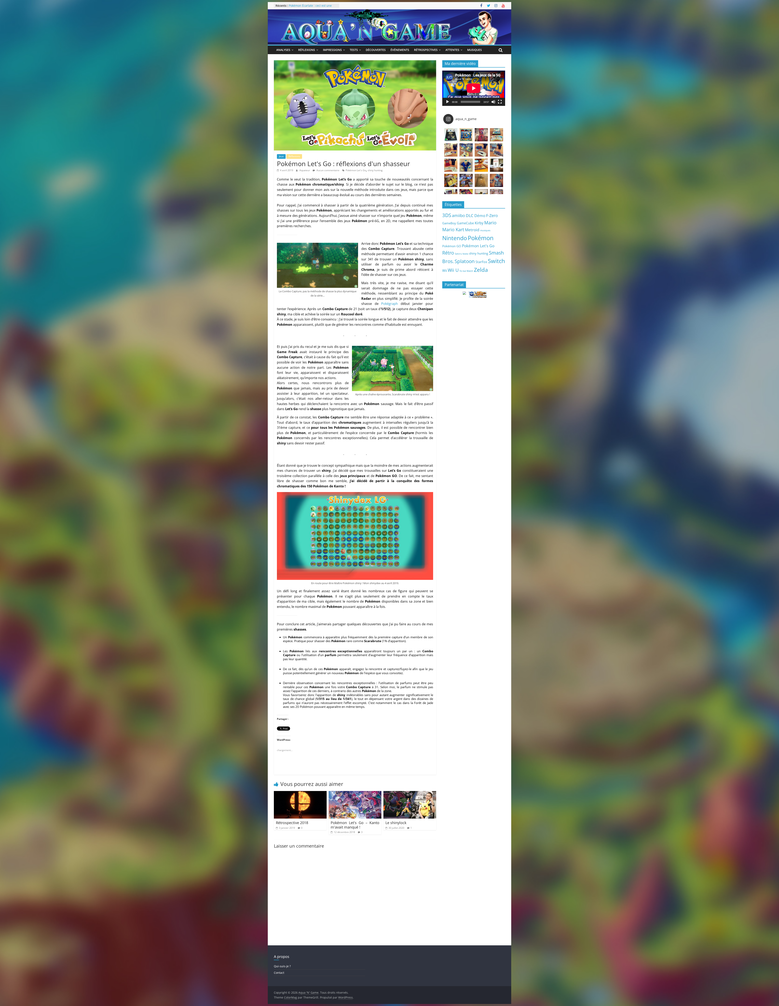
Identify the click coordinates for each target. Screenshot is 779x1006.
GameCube (465, 223)
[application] (473, 88)
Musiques (474, 50)
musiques (485, 230)
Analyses (283, 50)
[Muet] (493, 102)
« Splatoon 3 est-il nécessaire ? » (311, 6)
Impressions (332, 50)
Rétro (448, 252)
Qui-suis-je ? (282, 966)
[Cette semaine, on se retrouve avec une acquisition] (450, 180)
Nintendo (454, 238)
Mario (490, 223)
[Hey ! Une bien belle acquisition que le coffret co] (466, 134)
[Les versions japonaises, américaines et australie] (450, 165)
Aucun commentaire (327, 170)
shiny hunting (375, 170)
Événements (400, 50)
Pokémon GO (451, 246)
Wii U (453, 270)
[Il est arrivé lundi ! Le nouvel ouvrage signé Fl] (481, 180)
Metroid (472, 229)
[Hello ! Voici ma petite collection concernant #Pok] (481, 134)
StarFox (481, 262)
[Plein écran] (500, 102)
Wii (444, 270)
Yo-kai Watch (466, 271)
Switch (496, 261)
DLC (469, 215)
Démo (479, 215)
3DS (446, 215)
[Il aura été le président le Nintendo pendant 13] (496, 165)
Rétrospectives (426, 50)
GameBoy (449, 223)
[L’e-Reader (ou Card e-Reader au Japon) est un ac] (466, 165)
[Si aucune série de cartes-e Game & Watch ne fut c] (450, 150)
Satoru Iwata (461, 253)
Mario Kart (453, 229)
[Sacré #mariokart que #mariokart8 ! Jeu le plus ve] (481, 165)
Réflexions (306, 50)
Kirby (479, 222)
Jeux (281, 156)
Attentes (452, 50)
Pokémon (481, 238)
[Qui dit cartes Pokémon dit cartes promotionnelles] (496, 134)
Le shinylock (395, 822)
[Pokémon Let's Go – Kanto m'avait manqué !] (355, 793)
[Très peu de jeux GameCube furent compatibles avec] (496, 150)
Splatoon (465, 261)
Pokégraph (389, 303)
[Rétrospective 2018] (300, 793)
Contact (279, 973)
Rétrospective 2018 (292, 822)
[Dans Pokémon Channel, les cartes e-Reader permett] (466, 150)
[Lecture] (447, 102)
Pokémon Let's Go (356, 170)
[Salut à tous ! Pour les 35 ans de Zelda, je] (466, 180)
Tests (354, 50)
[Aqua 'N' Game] (389, 12)
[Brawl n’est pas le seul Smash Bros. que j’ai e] (496, 180)
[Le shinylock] (409, 793)
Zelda (481, 269)
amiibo (458, 215)
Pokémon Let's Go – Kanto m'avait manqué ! (355, 825)
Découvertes (376, 50)
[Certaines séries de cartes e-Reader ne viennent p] (481, 150)
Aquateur (305, 170)
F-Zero (492, 215)
